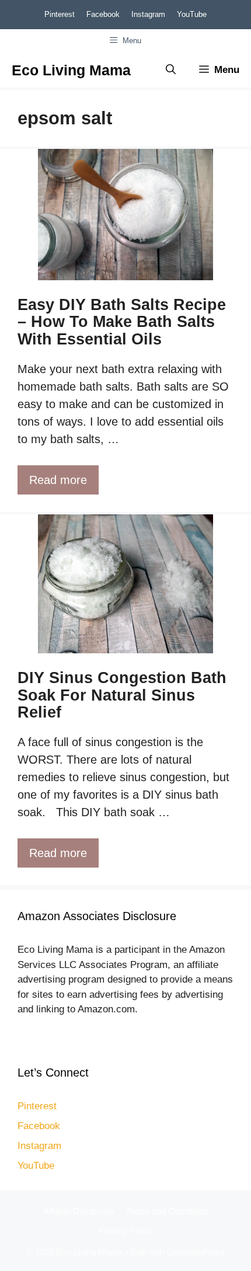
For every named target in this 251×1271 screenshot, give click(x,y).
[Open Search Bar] (170, 70)
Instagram (148, 14)
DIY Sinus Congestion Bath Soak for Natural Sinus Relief (122, 695)
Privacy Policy (125, 1230)
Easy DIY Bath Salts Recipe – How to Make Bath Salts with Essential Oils (122, 322)
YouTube (192, 14)
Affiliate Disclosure (78, 1211)
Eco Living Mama (71, 70)
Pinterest (59, 14)
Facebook (103, 14)
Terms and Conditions (167, 1211)
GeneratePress (195, 1252)
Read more (58, 479)
